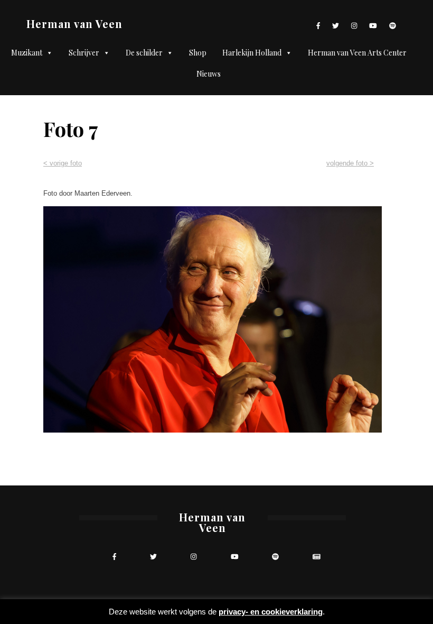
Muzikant (26, 53)
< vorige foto (62, 163)
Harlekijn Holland (251, 53)
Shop (197, 53)
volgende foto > (350, 163)
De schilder (144, 53)
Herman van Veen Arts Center (357, 53)
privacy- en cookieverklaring (271, 611)
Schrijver (84, 53)
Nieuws (208, 74)
